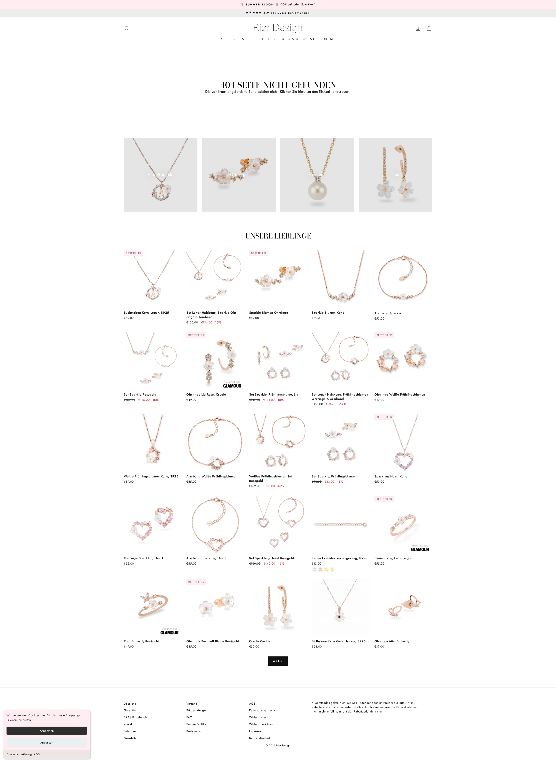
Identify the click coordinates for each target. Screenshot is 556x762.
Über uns (130, 703)
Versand (191, 703)
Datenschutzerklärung (19, 754)
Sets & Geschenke (299, 39)
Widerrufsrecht (259, 717)
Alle (278, 661)
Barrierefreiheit (259, 738)
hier (301, 91)
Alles (226, 39)
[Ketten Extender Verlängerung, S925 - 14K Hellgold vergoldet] (332, 570)
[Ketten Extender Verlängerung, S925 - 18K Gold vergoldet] (326, 570)
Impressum (256, 731)
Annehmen (47, 731)
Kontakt (128, 724)
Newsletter (131, 738)
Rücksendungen (196, 710)
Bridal (329, 39)
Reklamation (194, 731)
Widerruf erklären (261, 724)
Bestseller (266, 39)
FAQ (189, 717)
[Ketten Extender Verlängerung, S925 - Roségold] (320, 570)
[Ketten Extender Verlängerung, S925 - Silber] (315, 570)
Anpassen (46, 742)
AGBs (37, 754)
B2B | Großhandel (136, 717)
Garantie (130, 710)
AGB (252, 703)
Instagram (130, 731)
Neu (245, 39)
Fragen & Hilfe (196, 724)
